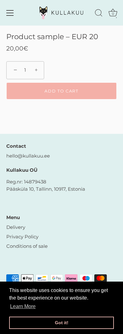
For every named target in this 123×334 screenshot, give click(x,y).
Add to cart (61, 90)
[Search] (99, 14)
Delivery (15, 227)
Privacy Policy (22, 237)
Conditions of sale (27, 246)
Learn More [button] (23, 306)
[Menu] (10, 13)
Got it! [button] (61, 322)
